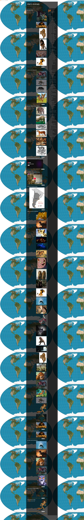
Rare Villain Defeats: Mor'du (51, 101)
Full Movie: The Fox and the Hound (52, 93)
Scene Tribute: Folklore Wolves (52, 64)
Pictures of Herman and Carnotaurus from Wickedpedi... (52, 85)
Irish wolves (50, 83)
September (50, 139)
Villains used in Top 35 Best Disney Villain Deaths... (52, 103)
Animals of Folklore (51, 63)
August (50, 140)
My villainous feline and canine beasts (52, 135)
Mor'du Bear (50, 100)
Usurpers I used (50, 118)
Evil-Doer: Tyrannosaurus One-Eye (52, 76)
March (50, 144)
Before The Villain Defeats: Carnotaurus (51, 102)
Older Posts (45, 513)
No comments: (39, 104)
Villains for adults (50, 130)
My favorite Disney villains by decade (52, 110)
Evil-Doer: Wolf (50, 44)
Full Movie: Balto (50, 92)
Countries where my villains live (52, 132)
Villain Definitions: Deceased (52, 30)
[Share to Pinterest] (44, 104)
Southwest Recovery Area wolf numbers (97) (52, 136)
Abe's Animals (33, 4)
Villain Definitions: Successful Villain (52, 24)
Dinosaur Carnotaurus (51, 106)
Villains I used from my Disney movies (52, 89)
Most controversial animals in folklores (52, 54)
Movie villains (50, 68)
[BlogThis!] (42, 104)
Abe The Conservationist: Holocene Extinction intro (35, 158)
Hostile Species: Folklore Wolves (52, 57)
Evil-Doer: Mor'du (50, 99)
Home (37, 513)
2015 (49, 147)
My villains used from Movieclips (32, 440)
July (49, 141)
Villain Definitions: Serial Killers (52, 37)
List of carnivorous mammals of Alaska (53, 120)
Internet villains (50, 67)
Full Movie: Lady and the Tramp (52, 90)
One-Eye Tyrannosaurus (51, 75)
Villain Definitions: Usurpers (51, 38)
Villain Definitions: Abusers (51, 36)
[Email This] (41, 169)
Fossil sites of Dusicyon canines (32, 186)
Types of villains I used (51, 119)
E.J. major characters (51, 96)
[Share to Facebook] (43, 104)
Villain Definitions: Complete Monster (52, 29)
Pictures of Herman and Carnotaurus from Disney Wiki (52, 87)
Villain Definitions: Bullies (51, 40)
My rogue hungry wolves (51, 43)
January (50, 146)
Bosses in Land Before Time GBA (52, 84)
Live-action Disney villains (51, 131)
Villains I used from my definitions (32, 211)
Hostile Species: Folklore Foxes (52, 59)
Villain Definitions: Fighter (31, 499)
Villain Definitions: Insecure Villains (32, 488)
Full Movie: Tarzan (51, 88)
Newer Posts (29, 513)
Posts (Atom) (31, 514)
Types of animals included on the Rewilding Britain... (52, 123)
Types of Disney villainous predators (52, 105)
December (50, 16)
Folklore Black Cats (51, 62)
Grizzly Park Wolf (50, 45)
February (50, 145)
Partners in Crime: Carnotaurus (52, 107)
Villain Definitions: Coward (51, 28)
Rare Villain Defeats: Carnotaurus (52, 86)
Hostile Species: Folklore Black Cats (52, 58)
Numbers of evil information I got (52, 78)
